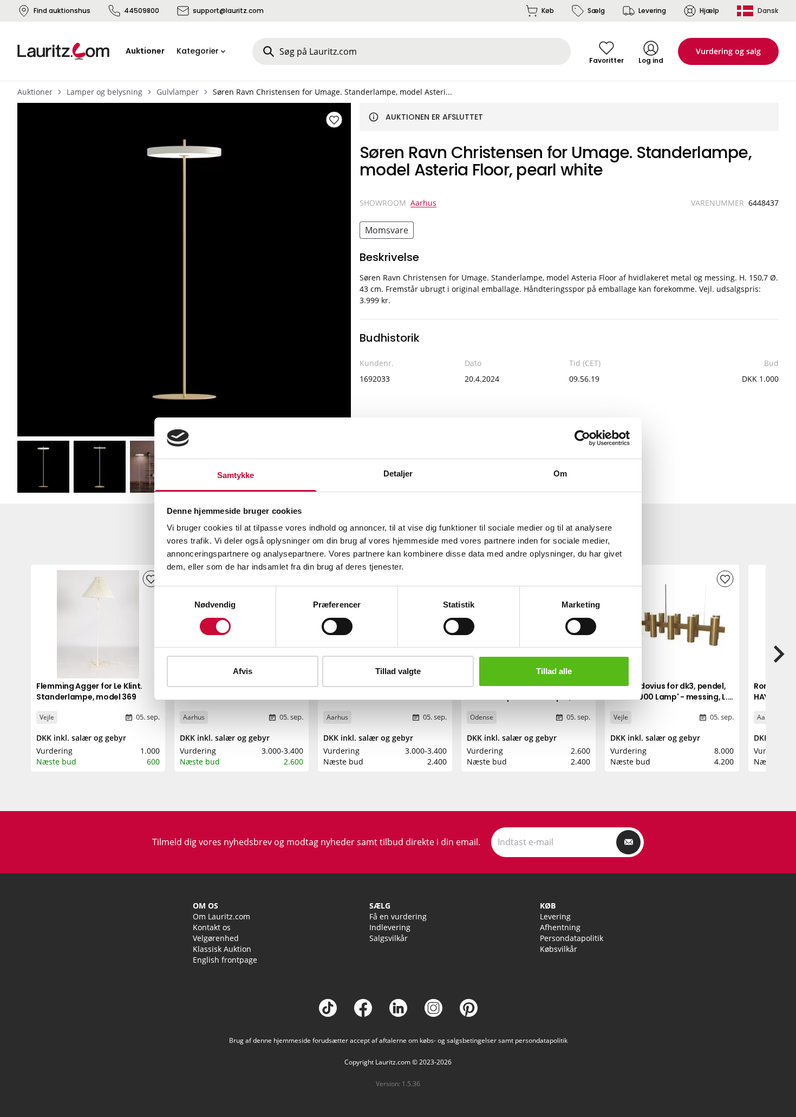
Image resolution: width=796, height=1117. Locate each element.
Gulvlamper (177, 92)
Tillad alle (554, 671)
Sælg (596, 10)
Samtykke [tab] (236, 475)
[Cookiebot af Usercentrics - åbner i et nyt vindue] (582, 438)
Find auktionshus (62, 10)
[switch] (337, 626)
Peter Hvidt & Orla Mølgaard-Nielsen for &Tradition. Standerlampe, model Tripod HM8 (236, 702)
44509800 (141, 10)
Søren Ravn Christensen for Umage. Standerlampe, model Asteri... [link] (332, 92)
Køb (547, 10)
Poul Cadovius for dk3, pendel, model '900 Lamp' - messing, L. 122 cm (669, 697)
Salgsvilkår (388, 938)
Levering (652, 10)
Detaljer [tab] (398, 473)
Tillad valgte (398, 671)
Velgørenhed (216, 938)
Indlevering (389, 927)
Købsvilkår (558, 949)
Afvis (242, 671)
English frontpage (225, 960)
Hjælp (709, 10)
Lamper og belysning (104, 92)
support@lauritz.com (228, 10)
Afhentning (560, 927)
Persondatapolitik (571, 938)
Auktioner (35, 92)
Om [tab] (560, 473)
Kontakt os (212, 927)
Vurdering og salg (728, 51)
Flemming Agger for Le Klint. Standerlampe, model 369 (89, 691)
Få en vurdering (398, 916)
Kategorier (198, 50)
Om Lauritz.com (221, 916)
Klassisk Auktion (222, 949)
